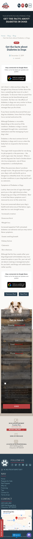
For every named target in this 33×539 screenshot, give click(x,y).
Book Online (15, 430)
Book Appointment (1, 528)
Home (3, 36)
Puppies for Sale (6, 481)
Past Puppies (5, 483)
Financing (4, 488)
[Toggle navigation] (30, 5)
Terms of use (5, 495)
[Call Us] (19, 5)
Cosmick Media (27, 536)
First (16, 333)
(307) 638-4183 (16, 427)
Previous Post (11, 294)
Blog (9, 36)
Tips (2, 490)
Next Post (23, 294)
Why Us (3, 486)
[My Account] (26, 5)
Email (16, 344)
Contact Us (5, 492)
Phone (16, 353)
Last (16, 341)
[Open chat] (29, 535)
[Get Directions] (22, 5)
